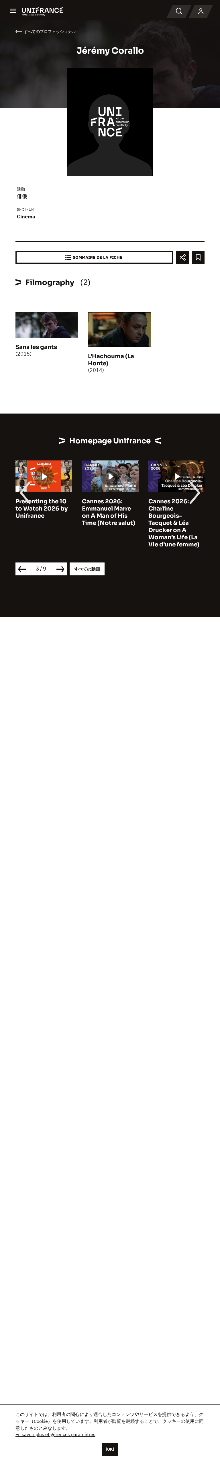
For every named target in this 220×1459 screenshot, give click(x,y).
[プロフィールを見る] (201, 11)
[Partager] (182, 257)
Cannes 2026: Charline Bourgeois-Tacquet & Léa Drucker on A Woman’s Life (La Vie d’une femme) (173, 523)
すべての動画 (87, 569)
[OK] (110, 1449)
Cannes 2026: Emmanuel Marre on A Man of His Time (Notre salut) (108, 512)
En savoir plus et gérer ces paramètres (55, 1434)
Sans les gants (36, 347)
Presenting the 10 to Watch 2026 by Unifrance (41, 508)
